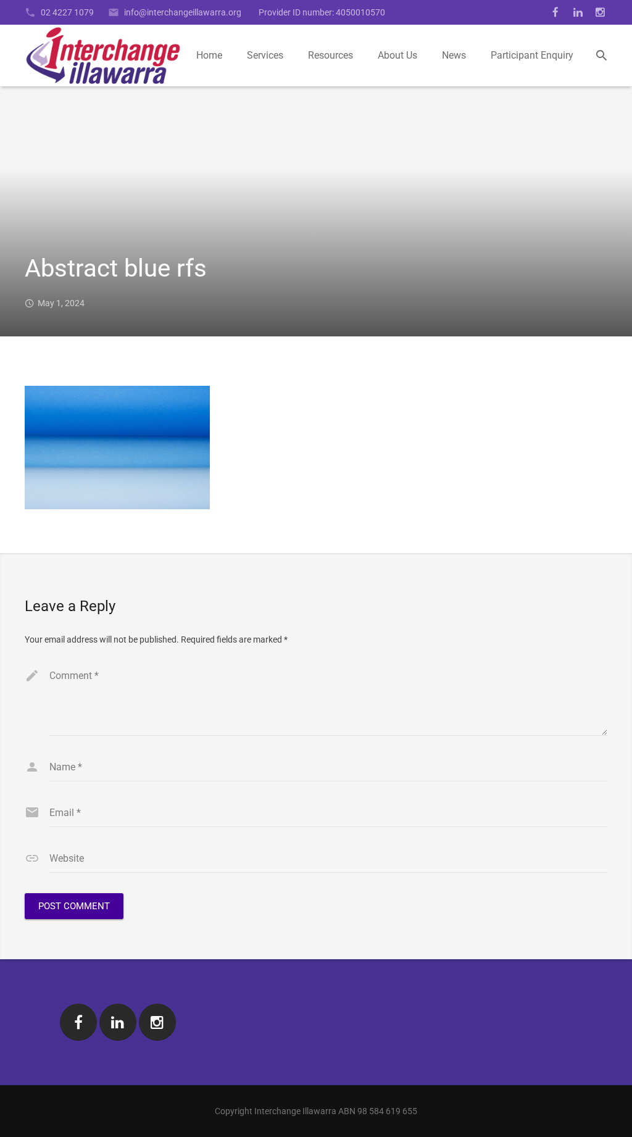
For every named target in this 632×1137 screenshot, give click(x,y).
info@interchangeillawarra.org (182, 12)
